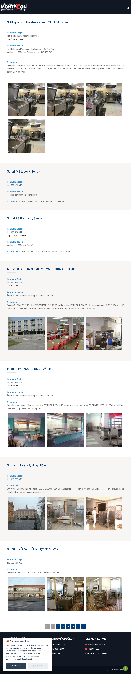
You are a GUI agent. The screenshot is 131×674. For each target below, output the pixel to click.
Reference (61, 17)
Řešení (47, 17)
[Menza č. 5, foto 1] (26, 333)
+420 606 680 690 (95, 649)
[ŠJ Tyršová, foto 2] (65, 513)
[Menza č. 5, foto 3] (104, 333)
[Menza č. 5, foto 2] (65, 333)
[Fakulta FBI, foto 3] (104, 430)
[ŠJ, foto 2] (65, 594)
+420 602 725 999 (57, 653)
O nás (5, 17)
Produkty (16, 17)
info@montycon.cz (58, 644)
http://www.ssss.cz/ (16, 39)
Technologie (32, 17)
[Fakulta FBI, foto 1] (26, 430)
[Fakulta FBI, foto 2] (65, 430)
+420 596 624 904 (57, 649)
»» (83, 626)
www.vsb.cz (12, 285)
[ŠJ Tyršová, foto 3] (104, 513)
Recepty (75, 17)
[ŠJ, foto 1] (26, 594)
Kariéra (86, 17)
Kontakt (108, 17)
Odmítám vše (38, 666)
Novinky (97, 17)
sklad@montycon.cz (96, 644)
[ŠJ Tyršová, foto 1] (26, 513)
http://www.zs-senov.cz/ (18, 235)
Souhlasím (16, 666)
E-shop (119, 17)
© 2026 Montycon (115, 670)
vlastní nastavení (24, 659)
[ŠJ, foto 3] (104, 594)
